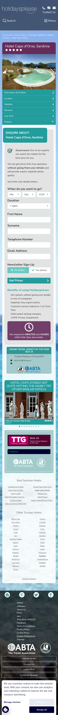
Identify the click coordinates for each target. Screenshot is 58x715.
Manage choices (12, 702)
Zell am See (15, 519)
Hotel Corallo (15, 494)
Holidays (32, 35)
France (15, 529)
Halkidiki (42, 532)
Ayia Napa (16, 522)
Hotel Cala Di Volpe (15, 490)
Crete (16, 532)
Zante (42, 539)
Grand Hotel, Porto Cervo (42, 487)
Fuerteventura (42, 559)
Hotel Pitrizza (42, 497)
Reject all (41, 702)
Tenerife (42, 566)
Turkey (15, 569)
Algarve (16, 549)
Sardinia (41, 35)
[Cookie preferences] (5, 709)
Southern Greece (16, 539)
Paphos (15, 526)
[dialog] (29, 697)
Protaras (42, 526)
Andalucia (16, 559)
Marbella (42, 563)
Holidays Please (20, 35)
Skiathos (42, 536)
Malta (42, 546)
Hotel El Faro (42, 494)
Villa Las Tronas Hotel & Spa (15, 504)
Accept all (42, 709)
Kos (15, 536)
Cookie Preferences (26, 636)
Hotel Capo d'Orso (20, 38)
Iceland (15, 542)
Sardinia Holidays (29, 579)
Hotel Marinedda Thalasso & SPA (16, 497)
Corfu (42, 529)
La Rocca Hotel (15, 500)
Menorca (15, 566)
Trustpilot (13, 451)
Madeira (15, 553)
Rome (42, 542)
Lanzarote (15, 563)
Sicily (16, 546)
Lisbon (42, 549)
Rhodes (15, 556)
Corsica (42, 519)
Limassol (42, 522)
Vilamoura (42, 553)
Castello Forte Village (15, 487)
